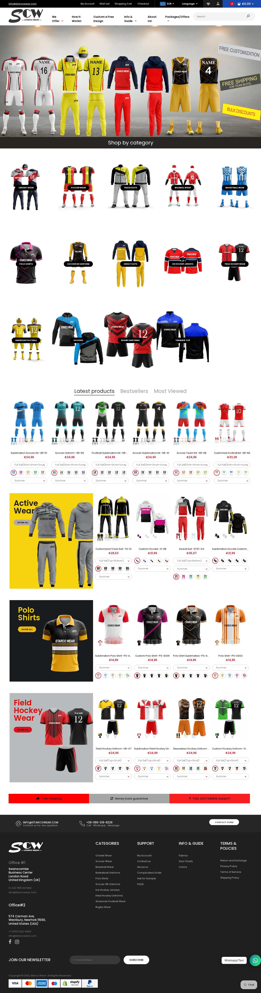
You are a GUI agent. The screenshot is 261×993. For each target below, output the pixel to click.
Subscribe (136, 960)
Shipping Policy (229, 877)
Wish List (104, 3)
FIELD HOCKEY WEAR (235, 264)
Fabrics (183, 855)
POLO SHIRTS (26, 264)
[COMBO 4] (35, 473)
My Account (87, 3)
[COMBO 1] (14, 473)
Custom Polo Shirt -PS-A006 (152, 656)
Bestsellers (134, 391)
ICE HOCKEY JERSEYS (182, 264)
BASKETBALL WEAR (234, 187)
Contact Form (224, 822)
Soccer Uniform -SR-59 (69, 453)
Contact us (144, 861)
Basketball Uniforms (108, 873)
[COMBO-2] (106, 569)
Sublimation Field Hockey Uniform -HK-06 (159, 748)
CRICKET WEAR (26, 187)
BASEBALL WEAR (183, 187)
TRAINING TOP (182, 340)
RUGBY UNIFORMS (130, 340)
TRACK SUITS (130, 187)
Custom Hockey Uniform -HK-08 (232, 748)
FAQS (140, 884)
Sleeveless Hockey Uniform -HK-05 (194, 748)
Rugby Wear (103, 907)
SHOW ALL (22, 522)
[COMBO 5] (43, 473)
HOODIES (78, 340)
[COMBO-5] (127, 569)
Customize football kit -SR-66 (232, 453)
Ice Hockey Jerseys (108, 890)
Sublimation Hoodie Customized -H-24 (236, 549)
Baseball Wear (105, 867)
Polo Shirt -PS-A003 (230, 656)
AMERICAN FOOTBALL (26, 340)
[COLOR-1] (137, 561)
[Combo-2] (183, 577)
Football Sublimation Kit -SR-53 (111, 453)
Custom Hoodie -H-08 (152, 549)
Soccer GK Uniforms (108, 884)
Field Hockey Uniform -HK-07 (113, 748)
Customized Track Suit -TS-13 (113, 549)
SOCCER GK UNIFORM (78, 264)
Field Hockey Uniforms (109, 895)
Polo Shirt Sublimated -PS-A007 (192, 656)
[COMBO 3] (28, 473)
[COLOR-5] (166, 561)
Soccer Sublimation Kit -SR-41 (151, 453)
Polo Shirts (102, 878)
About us (142, 867)
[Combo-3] (191, 577)
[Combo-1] (176, 577)
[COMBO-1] (98, 569)
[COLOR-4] (159, 561)
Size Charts (186, 861)
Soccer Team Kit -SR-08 (191, 453)
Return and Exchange (233, 860)
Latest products (94, 391)
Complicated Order (149, 873)
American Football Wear (111, 901)
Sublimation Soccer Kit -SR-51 (29, 453)
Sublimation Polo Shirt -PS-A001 (114, 656)
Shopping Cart (123, 3)
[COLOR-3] (152, 561)
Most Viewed (170, 391)
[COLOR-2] (145, 561)
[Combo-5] (205, 577)
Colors (183, 867)
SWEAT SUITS (130, 264)
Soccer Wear (78, 187)
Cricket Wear (104, 855)
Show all (27, 629)
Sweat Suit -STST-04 (191, 549)
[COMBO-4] (120, 569)
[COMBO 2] (21, 473)
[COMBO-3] (113, 569)
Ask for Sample (146, 878)
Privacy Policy (228, 866)
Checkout (143, 3)
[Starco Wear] (26, 22)
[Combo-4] (198, 577)
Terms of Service (230, 872)
